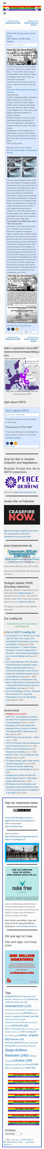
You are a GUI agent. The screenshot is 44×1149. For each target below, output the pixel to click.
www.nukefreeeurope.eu (26, 926)
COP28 (9, 1002)
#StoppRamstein (14, 996)
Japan (8, 1019)
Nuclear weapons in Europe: (31, 23)
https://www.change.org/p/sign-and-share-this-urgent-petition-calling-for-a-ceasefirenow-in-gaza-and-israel (21, 534)
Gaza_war (18, 1013)
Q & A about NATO (17, 410)
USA (29, 1064)
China (23, 999)
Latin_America (18, 1019)
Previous (7, 9)
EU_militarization (30, 1010)
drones (20, 1010)
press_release (31, 1043)
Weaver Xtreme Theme (15, 1142)
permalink (29, 332)
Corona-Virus (20, 1002)
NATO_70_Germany (14, 1029)
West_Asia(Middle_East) (17, 1068)
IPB (27, 1013)
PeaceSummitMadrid (15, 1043)
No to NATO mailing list (20, 632)
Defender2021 (10, 1010)
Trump (9, 1061)
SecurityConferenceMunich (26, 1046)
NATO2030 (20, 1025)
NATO (8, 1026)
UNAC (21, 1064)
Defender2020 (18, 1006)
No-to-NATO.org (11, 1035)
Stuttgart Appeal (24, 593)
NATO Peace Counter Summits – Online (22, 737)
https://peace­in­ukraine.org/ (25, 492)
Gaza (11, 1013)
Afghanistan (29, 996)
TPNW (32, 1056)
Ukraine (23, 1060)
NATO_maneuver (14, 1032)
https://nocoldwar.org (13, 826)
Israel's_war (31, 1016)
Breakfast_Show (12, 999)
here (20, 599)
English (21, 332)
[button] (8, 329)
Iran (34, 1013)
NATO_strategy (28, 1032)
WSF (30, 1068)
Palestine (17, 1039)
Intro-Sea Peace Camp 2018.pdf (19, 326)
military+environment (14, 1022)
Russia (10, 1046)
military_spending (30, 1022)
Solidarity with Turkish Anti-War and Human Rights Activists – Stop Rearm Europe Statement (21, 778)
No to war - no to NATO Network (22, 1140)
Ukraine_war (11, 1064)
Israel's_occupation (14, 1016)
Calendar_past (15, 332)
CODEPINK (32, 999)
